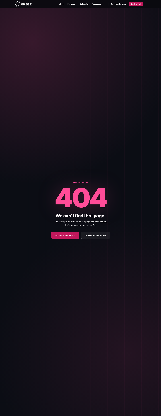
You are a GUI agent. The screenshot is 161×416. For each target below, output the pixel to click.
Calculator (84, 4)
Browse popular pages (95, 235)
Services (71, 4)
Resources (96, 4)
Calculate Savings (118, 4)
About (61, 4)
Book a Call (136, 4)
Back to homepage (64, 235)
